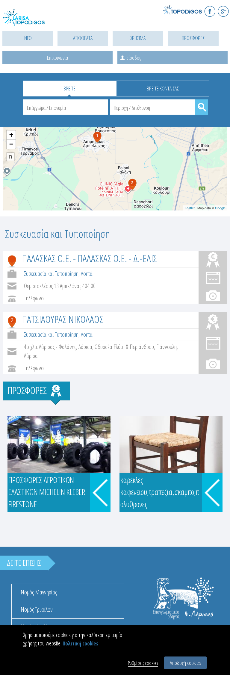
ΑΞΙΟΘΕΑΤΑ (83, 37)
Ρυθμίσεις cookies (143, 662)
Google (220, 207)
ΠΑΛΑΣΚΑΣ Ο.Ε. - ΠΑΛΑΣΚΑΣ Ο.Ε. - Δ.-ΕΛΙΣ (89, 258)
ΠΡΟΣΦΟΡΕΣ (193, 37)
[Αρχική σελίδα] (30, 21)
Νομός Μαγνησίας (39, 592)
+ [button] (11, 135)
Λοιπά (87, 274)
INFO (27, 37)
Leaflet (190, 207)
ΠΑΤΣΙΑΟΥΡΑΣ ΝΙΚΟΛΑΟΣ (62, 319)
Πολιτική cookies (80, 643)
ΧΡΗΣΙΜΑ (138, 37)
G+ (223, 11)
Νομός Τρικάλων (37, 609)
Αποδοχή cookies (185, 663)
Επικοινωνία (57, 57)
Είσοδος (133, 57)
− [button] (11, 144)
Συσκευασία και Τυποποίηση (51, 274)
